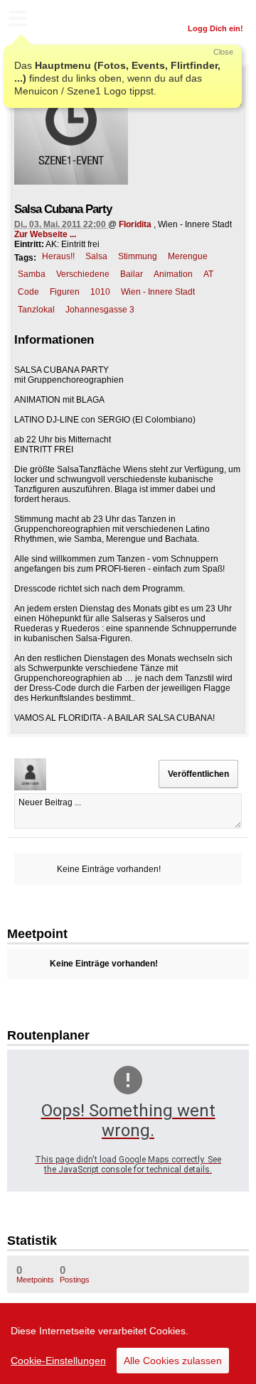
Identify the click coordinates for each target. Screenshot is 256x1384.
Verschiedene (83, 274)
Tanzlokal (36, 310)
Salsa (96, 256)
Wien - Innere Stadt (158, 292)
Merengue (188, 256)
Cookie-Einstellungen (58, 1360)
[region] (128, 1343)
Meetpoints (35, 1274)
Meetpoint (37, 934)
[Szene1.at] (71, 20)
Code (28, 292)
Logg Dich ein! (215, 28)
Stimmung (137, 256)
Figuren (65, 292)
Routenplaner (48, 1035)
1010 (100, 292)
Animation (173, 274)
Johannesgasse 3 (99, 310)
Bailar (131, 274)
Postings (75, 1274)
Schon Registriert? (208, 10)
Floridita (135, 224)
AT (208, 274)
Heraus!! (58, 256)
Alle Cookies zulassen (173, 1360)
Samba (32, 274)
